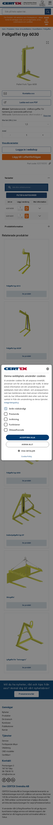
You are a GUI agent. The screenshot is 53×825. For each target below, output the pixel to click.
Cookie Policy (26, 456)
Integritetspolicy (11, 402)
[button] (26, 450)
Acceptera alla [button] (27, 437)
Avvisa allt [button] (27, 444)
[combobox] (47, 368)
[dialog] (26, 412)
